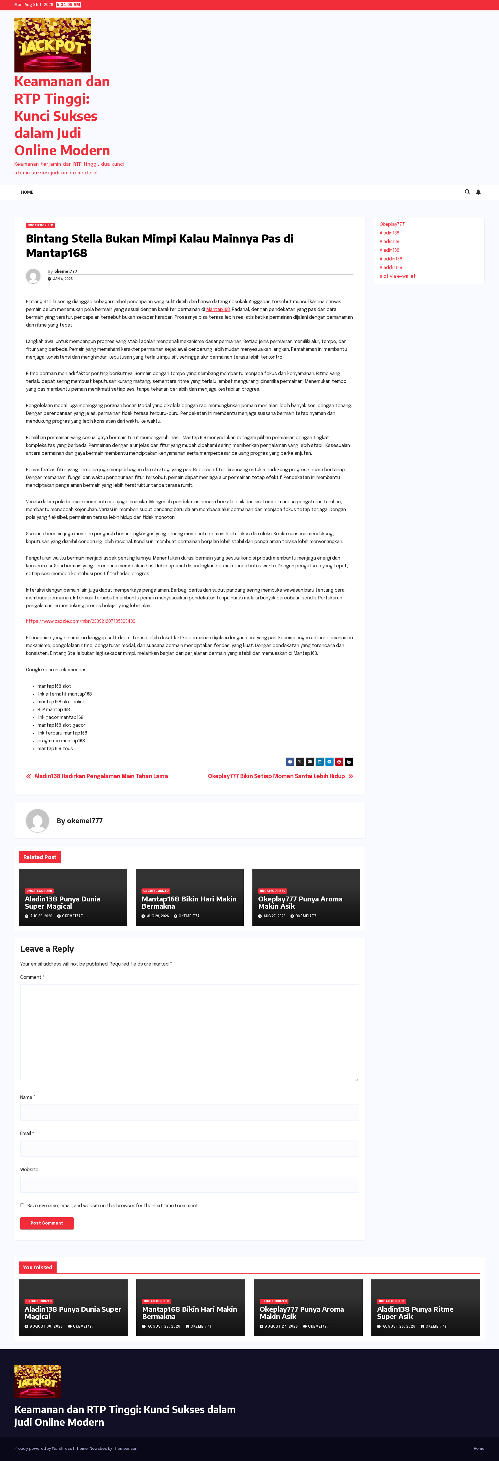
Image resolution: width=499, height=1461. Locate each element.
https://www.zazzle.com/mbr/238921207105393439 (80, 621)
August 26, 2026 (400, 1326)
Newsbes (98, 1449)
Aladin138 (389, 233)
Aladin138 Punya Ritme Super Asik (415, 1312)
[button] (467, 192)
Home (27, 192)
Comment (32, 977)
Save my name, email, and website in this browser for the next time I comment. (113, 1205)
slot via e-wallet (398, 276)
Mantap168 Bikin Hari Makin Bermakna (189, 902)
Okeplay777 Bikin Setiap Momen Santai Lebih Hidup (276, 777)
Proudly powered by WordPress (43, 1449)
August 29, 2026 (165, 1326)
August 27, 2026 (282, 1326)
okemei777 (65, 271)
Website (29, 1169)
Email (27, 1133)
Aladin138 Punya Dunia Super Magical (62, 902)
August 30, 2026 (47, 1326)
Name (28, 1097)
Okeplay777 (392, 224)
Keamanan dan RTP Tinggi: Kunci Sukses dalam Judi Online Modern (62, 115)
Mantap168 (218, 309)
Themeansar (124, 1449)
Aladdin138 (391, 259)
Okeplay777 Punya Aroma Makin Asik (300, 902)
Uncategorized (40, 225)
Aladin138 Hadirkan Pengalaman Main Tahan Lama (101, 777)
